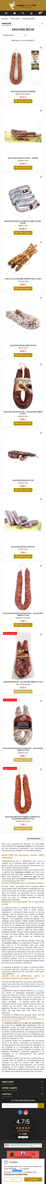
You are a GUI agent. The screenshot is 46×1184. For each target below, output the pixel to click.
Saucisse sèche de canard (23, 91)
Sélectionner (15, 35)
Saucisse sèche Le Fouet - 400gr (23, 158)
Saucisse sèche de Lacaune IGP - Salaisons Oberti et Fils (23, 749)
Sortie (13, 1179)
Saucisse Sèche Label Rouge (23, 345)
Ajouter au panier (23, 101)
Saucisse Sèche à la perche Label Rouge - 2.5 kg (23, 222)
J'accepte (33, 1179)
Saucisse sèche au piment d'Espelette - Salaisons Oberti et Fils (23, 818)
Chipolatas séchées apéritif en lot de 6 (23, 279)
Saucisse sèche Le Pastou (23, 547)
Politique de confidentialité (15, 1174)
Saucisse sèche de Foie (23, 480)
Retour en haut (35, 839)
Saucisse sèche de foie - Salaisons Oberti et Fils (23, 413)
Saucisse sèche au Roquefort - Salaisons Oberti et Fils (23, 614)
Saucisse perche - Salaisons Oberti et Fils (23, 682)
